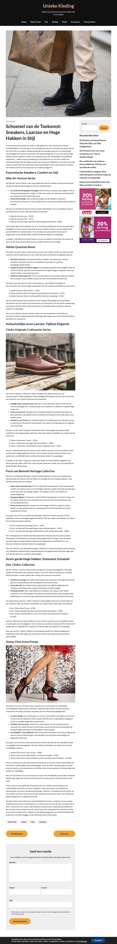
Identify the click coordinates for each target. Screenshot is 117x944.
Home (23, 22)
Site (10, 900)
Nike (32, 822)
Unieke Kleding (58, 6)
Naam (12, 888)
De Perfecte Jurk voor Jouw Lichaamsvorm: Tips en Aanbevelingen (92, 153)
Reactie (12, 862)
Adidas (23, 822)
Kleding (55, 22)
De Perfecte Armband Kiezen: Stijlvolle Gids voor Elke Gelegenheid (93, 143)
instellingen (82, 941)
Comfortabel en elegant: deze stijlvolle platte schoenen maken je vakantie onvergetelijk (95, 174)
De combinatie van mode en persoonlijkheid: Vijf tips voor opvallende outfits (93, 164)
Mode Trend (35, 22)
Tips (46, 22)
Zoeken (84, 124)
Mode (64, 22)
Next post (64, 834)
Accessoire (75, 22)
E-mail (44, 888)
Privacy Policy (90, 22)
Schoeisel (43, 822)
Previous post (16, 834)
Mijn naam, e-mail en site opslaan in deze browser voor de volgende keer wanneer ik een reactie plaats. (41, 913)
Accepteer (98, 940)
